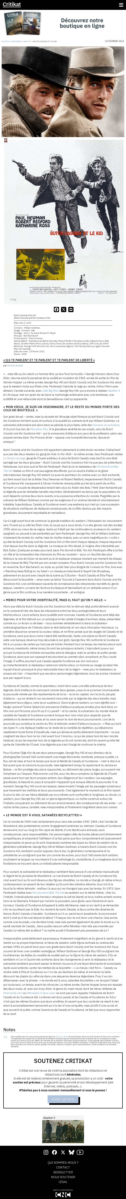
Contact (63, 1167)
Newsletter (63, 1172)
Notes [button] (9, 1029)
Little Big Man (50, 390)
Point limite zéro (12, 993)
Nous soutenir (63, 1177)
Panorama (16, 41)
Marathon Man (39, 429)
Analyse (27, 41)
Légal (63, 1182)
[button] (14, 442)
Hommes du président (106, 425)
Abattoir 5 (114, 390)
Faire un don (63, 1099)
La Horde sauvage (14, 458)
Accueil (5, 41)
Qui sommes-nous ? (63, 1162)
